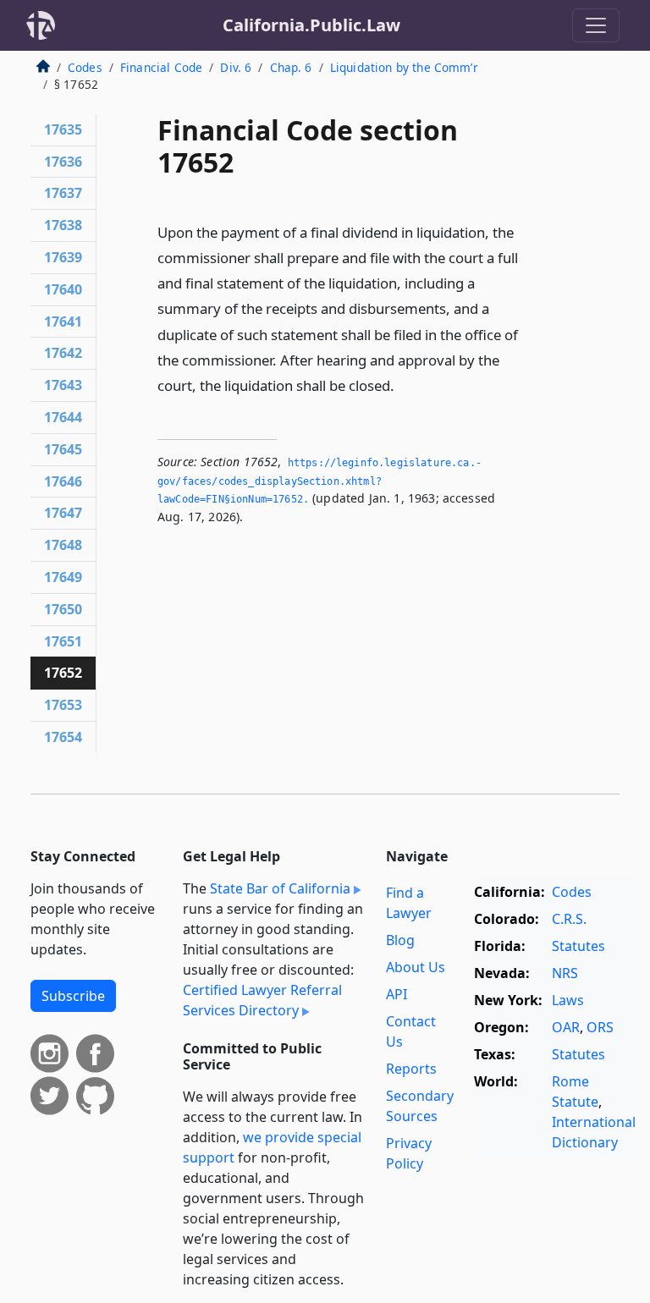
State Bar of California (280, 888)
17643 (63, 385)
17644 (63, 417)
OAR (566, 1027)
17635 (63, 129)
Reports (411, 1068)
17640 (63, 289)
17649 (63, 577)
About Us (415, 967)
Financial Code (161, 67)
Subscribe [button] (73, 996)
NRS (565, 973)
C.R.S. (569, 919)
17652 (63, 672)
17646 (63, 481)
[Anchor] (403, 384)
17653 (63, 704)
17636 (63, 161)
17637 (63, 193)
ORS (600, 1027)
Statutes (578, 946)
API (396, 994)
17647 (63, 512)
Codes (85, 67)
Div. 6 (235, 67)
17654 (63, 737)
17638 (63, 225)
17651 (63, 641)
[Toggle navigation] (596, 25)
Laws (568, 1000)
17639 (63, 257)
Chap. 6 (291, 67)
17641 (63, 321)
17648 (63, 545)
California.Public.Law (311, 25)
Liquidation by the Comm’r (404, 67)
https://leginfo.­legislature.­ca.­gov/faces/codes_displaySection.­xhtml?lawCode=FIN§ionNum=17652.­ (319, 481)
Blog (400, 940)
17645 (63, 449)
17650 (63, 609)
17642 (63, 353)
